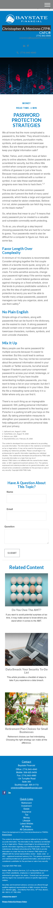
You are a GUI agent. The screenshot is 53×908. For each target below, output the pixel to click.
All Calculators (26, 829)
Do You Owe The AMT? (26, 610)
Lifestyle (26, 820)
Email (10, 509)
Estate (26, 808)
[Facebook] (28, 46)
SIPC (14, 889)
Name (10, 491)
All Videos (26, 826)
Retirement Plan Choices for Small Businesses (26, 730)
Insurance (26, 811)
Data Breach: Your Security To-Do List (27, 671)
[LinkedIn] (24, 46)
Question (9, 526)
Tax (26, 814)
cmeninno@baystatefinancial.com (35, 38)
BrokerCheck (7, 834)
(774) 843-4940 (28, 52)
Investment (26, 805)
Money (26, 817)
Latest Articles (26, 823)
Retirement (26, 802)
